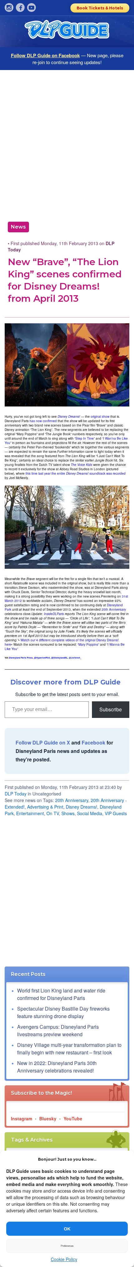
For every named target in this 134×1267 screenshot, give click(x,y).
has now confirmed (43, 421)
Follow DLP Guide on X (43, 742)
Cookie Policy (64, 1259)
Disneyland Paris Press (21, 657)
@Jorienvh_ (75, 657)
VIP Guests (116, 813)
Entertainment (30, 813)
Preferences (67, 1245)
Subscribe (110, 709)
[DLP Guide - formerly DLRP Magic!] (67, 31)
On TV (52, 813)
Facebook (93, 742)
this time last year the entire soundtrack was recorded (76, 473)
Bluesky (47, 1118)
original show (100, 416)
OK (67, 1228)
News (18, 227)
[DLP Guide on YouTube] (31, 7)
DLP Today (15, 793)
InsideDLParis (54, 614)
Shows (67, 813)
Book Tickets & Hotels (100, 8)
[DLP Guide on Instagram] (9, 7)
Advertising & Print (45, 807)
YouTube (73, 1118)
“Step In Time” (84, 438)
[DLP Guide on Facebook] (20, 7)
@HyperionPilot (42, 657)
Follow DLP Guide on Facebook (45, 55)
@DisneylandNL (59, 657)
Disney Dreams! (81, 807)
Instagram (21, 1118)
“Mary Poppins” (88, 644)
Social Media (89, 813)
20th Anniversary (114, 609)
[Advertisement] (67, 143)
